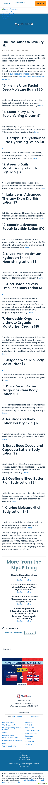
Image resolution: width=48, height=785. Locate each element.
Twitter (9, 654)
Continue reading (24, 580)
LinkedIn (31, 654)
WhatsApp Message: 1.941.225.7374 (24, 706)
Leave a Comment (13, 633)
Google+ (27, 654)
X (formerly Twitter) (24, 757)
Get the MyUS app (24, 759)
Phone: (14, 716)
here (41, 105)
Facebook (4, 654)
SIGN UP (40, 3)
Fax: (33, 716)
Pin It (22, 654)
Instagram (24, 755)
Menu (44, 8)
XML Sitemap (24, 766)
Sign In (30, 633)
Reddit (13, 654)
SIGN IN (7, 3)
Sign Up (5, 732)
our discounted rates (19, 74)
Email (18, 654)
